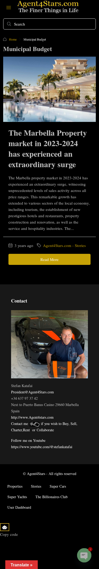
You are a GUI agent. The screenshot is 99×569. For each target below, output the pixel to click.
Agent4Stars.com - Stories (64, 245)
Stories (36, 486)
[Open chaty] (84, 555)
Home (13, 39)
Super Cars (58, 486)
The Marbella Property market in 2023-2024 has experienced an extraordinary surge (47, 148)
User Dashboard (19, 507)
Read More (49, 259)
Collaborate (45, 429)
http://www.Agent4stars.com (32, 417)
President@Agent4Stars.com (32, 391)
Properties (14, 486)
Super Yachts (17, 496)
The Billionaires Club (51, 496)
